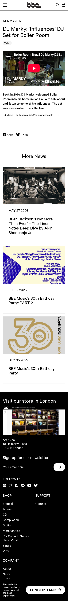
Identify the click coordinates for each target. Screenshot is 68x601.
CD (5, 514)
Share (10, 134)
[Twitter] (36, 485)
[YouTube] (29, 485)
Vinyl (6, 551)
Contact (40, 503)
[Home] (34, 6)
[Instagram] (10, 486)
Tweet (24, 134)
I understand (43, 589)
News (6, 574)
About (7, 568)
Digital (7, 525)
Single (7, 545)
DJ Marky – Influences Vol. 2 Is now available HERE (31, 114)
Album (7, 509)
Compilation (11, 520)
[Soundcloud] (23, 486)
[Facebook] (16, 485)
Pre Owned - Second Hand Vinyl (16, 538)
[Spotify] (4, 486)
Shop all (8, 503)
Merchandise (11, 531)
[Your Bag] (63, 5)
